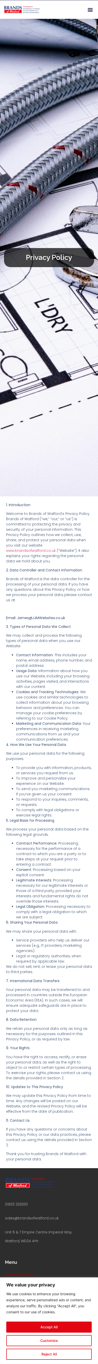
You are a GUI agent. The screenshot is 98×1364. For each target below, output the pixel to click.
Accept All (49, 1327)
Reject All (49, 1354)
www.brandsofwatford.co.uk (31, 550)
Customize (49, 1340)
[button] (90, 10)
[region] (49, 1320)
